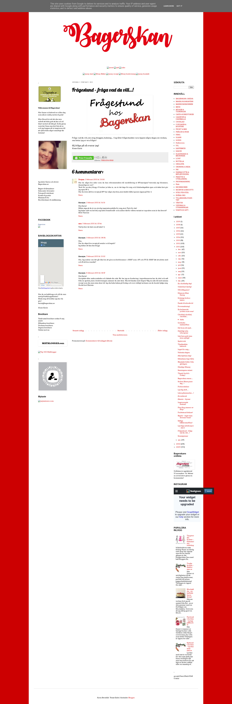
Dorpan (81, 179)
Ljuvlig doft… (183, 390)
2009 (178, 447)
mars (180, 278)
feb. (179, 281)
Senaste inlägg (78, 331)
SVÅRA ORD (180, 195)
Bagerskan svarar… (185, 378)
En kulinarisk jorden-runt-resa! (186, 310)
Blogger (131, 698)
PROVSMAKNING (183, 182)
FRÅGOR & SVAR (107, 160)
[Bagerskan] (39, 227)
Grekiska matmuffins (183, 324)
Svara (80, 195)
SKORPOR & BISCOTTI (184, 190)
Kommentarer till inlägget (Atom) (99, 341)
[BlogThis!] (98, 157)
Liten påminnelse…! (186, 393)
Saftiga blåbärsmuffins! (185, 422)
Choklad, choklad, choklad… (185, 315)
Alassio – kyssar (184, 399)
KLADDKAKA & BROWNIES (182, 155)
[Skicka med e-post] (95, 157)
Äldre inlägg (162, 331)
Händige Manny (184, 367)
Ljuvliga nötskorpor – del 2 (186, 427)
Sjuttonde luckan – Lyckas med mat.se (190, 647)
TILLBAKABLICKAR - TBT (184, 199)
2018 (178, 225)
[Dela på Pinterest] (105, 157)
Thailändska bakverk (182, 345)
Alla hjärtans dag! (184, 356)
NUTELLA (180, 161)
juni (180, 268)
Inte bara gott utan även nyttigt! (185, 337)
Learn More (169, 6)
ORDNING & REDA (183, 167)
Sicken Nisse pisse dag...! (185, 382)
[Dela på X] (100, 157)
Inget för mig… (184, 349)
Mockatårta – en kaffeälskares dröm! (190, 593)
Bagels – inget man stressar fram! (185, 417)
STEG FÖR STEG (182, 192)
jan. (179, 440)
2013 (178, 240)
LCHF (178, 158)
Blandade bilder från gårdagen (186, 363)
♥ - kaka (181, 320)
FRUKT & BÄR (181, 129)
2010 (178, 444)
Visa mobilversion (120, 335)
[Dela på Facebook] (103, 157)
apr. (179, 274)
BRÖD (178, 107)
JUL (177, 146)
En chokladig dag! (185, 283)
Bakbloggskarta (46, 288)
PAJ (177, 169)
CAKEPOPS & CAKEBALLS (181, 118)
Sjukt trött (182, 341)
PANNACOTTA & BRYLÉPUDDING (182, 173)
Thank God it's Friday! (183, 374)
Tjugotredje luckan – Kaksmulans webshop (190, 540)
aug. (180, 262)
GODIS (178, 140)
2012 (178, 243)
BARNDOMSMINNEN (184, 104)
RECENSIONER (181, 187)
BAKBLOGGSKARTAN (184, 101)
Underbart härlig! (185, 287)
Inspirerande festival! (183, 403)
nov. (180, 252)
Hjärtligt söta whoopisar (183, 332)
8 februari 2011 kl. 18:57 (95, 273)
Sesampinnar (183, 436)
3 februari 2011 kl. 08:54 (96, 238)
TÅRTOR (179, 203)
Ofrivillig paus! (183, 290)
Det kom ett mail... (185, 328)
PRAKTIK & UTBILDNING (181, 178)
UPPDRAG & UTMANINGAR (182, 206)
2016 (178, 231)
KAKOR (179, 151)
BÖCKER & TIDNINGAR (181, 111)
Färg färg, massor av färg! (185, 408)
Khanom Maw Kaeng (183, 294)
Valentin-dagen (184, 352)
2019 (178, 222)
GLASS (178, 137)
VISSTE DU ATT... (182, 210)
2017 (178, 228)
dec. (180, 249)
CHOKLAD (180, 122)
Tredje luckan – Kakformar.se (190, 566)
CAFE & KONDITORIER (185, 114)
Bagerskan (41, 224)
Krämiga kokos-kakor (184, 299)
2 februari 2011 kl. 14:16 (95, 203)
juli (179, 265)
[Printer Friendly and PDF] (83, 158)
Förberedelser (183, 387)
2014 (178, 237)
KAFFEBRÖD (181, 148)
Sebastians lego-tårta (186, 359)
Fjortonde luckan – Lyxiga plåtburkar (190, 621)
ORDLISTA (180, 164)
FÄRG (178, 135)
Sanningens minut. (185, 370)
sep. (180, 259)
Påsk (177, 184)
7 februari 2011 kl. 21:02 (95, 256)
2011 (178, 247)
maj (179, 271)
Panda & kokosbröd (185, 303)
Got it (179, 6)
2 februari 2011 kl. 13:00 (95, 179)
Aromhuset (182, 396)
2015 (178, 234)
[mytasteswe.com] (46, 401)
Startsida (120, 331)
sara (80, 224)
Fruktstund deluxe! (185, 412)
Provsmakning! (184, 306)
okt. (180, 256)
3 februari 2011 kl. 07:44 (92, 224)
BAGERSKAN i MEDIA (184, 99)
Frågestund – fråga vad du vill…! (185, 432)
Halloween (180, 143)
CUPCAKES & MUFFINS (181, 125)
